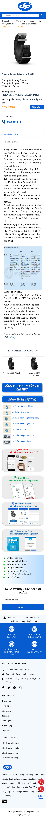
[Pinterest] (14, 687)
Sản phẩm (6, 711)
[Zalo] (41, 796)
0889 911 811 (14, 122)
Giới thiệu (6, 706)
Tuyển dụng (7, 725)
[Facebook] (3, 687)
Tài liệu (5, 716)
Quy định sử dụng (10, 757)
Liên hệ (5, 730)
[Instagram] (20, 687)
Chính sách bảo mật (11, 743)
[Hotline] (41, 782)
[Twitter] (8, 687)
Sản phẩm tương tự (23, 350)
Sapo (28, 814)
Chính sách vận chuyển (12, 748)
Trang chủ (6, 701)
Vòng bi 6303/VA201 (11, 373)
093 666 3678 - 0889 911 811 (28, 618)
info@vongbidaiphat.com (26, 621)
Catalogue (6, 720)
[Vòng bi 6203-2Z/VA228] (34, 363)
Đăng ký (23, 607)
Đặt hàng (37, 107)
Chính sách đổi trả (10, 753)
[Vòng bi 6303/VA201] (11, 363)
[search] (41, 15)
